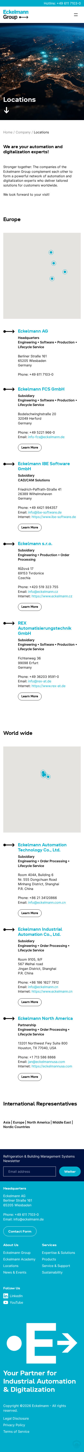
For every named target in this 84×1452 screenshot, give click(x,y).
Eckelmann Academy (19, 1259)
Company (23, 132)
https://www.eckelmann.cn (52, 991)
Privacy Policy (14, 1425)
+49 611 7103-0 (69, 3)
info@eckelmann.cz (43, 592)
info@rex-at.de (39, 681)
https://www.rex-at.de (48, 686)
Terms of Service (16, 1431)
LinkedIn (16, 1296)
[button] (76, 1444)
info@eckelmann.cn (43, 987)
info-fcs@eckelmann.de (46, 437)
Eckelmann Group (17, 1253)
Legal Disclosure (16, 1418)
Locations (10, 1266)
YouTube (16, 1302)
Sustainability (52, 1272)
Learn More (29, 447)
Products (49, 1259)
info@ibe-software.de (45, 512)
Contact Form (19, 1231)
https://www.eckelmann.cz (52, 596)
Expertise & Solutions (58, 1253)
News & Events (14, 1272)
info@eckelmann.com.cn (47, 902)
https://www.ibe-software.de (54, 517)
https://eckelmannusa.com (52, 1066)
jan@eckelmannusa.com (46, 1062)
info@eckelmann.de (28, 1219)
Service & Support (56, 1266)
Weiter (70, 1171)
